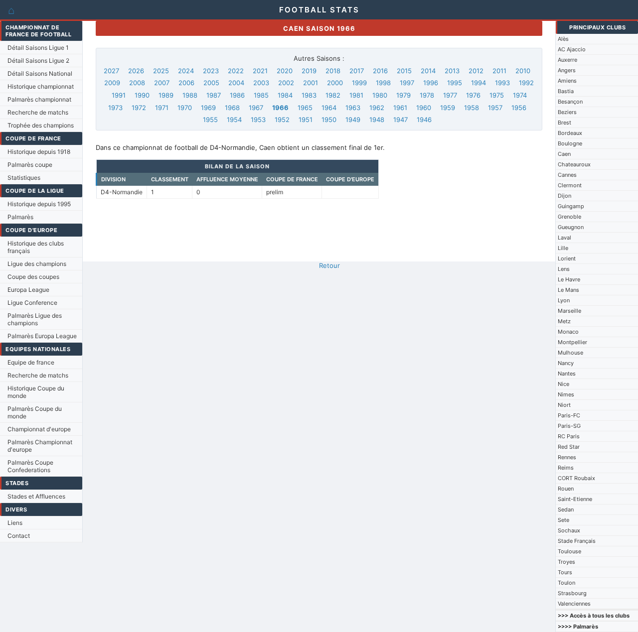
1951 (306, 120)
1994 (478, 83)
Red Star (569, 446)
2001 (310, 83)
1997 (407, 83)
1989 (166, 95)
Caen (564, 153)
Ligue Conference (32, 302)
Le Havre (569, 279)
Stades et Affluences (36, 496)
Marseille (569, 310)
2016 (380, 71)
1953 (258, 120)
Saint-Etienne (575, 499)
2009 (112, 83)
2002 (286, 83)
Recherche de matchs (37, 112)
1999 (359, 83)
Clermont (570, 185)
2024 (186, 71)
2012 (476, 71)
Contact (18, 535)
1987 (213, 95)
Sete (563, 519)
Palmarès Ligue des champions (34, 319)
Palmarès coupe (29, 164)
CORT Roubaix (576, 478)
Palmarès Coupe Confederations (30, 466)
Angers (567, 70)
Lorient (567, 258)
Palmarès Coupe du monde (34, 412)
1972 (139, 108)
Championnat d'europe (39, 429)
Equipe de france (30, 362)
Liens (14, 522)
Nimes (566, 394)
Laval (564, 237)
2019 (309, 71)
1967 (256, 108)
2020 (285, 71)
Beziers (567, 112)
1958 (471, 108)
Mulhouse (570, 352)
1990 (142, 95)
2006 (186, 83)
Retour (329, 265)
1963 (352, 108)
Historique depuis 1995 (39, 204)
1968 (232, 108)
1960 (423, 108)
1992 (526, 83)
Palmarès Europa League (42, 336)
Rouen (566, 488)
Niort (564, 404)
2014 (428, 71)
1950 (328, 120)
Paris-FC (569, 415)
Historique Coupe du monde (35, 391)
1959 (447, 108)
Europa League (28, 289)
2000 (335, 83)
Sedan (566, 509)
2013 (452, 71)
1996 (430, 83)
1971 (161, 108)
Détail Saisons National (39, 73)
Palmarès (20, 217)
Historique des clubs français (35, 247)
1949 (352, 120)
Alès (563, 38)
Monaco (568, 331)
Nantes (567, 373)
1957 (495, 108)
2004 (236, 83)
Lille (563, 248)
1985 (261, 95)
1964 (328, 108)
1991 (119, 95)
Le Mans (568, 289)
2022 (236, 71)
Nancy (566, 363)
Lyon (564, 300)
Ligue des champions (36, 263)
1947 (400, 120)
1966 (280, 108)
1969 (208, 108)
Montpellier (572, 342)
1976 (473, 95)
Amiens (567, 80)
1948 (376, 120)
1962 (376, 108)
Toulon (566, 582)
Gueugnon (571, 227)
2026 (136, 71)
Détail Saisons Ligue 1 (38, 47)
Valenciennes (574, 603)
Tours (565, 572)
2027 (111, 71)
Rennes (567, 457)
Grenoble (569, 216)
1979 (403, 95)
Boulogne (570, 143)
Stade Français (577, 540)
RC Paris (569, 436)
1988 (189, 95)
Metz (564, 321)
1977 (450, 95)
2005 (211, 83)
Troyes (566, 561)
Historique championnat (40, 86)
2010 (522, 71)
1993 (502, 83)
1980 (379, 95)
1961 (400, 108)
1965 (305, 108)
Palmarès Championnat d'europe (39, 445)
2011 (499, 71)
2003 (261, 83)
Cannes (567, 174)
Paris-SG (569, 425)
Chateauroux (574, 164)
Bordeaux (570, 132)
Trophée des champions (40, 125)
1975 (496, 95)
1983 (309, 95)
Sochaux (569, 530)
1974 (520, 95)
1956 (518, 108)
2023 (211, 71)
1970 (184, 108)
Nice (563, 383)
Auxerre (567, 59)
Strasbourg (572, 593)
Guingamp (571, 206)
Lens (564, 268)
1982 (332, 95)
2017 (356, 71)
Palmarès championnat (39, 99)
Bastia (566, 91)
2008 (137, 83)
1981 (356, 95)
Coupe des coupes (33, 276)
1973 (115, 108)
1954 (234, 120)
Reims (566, 467)
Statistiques (23, 177)
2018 (332, 71)
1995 (454, 83)
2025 (161, 71)
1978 (427, 95)
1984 (285, 95)
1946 (424, 120)
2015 (404, 71)
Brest (564, 122)
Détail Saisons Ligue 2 (38, 60)
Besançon (570, 101)
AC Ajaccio (572, 49)
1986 (237, 95)
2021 (260, 71)
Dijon (564, 195)
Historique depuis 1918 (38, 151)
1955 (210, 120)
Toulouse (569, 551)
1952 (282, 120)
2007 (161, 83)
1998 (383, 83)
